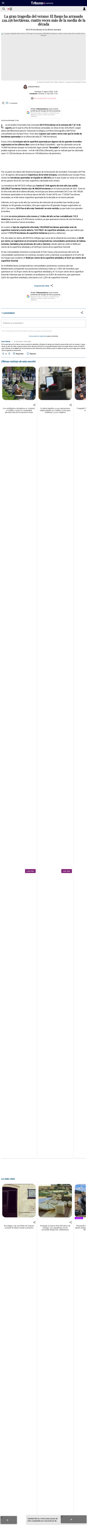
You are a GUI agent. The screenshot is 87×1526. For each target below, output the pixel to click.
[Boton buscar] (4, 9)
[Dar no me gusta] (9, 354)
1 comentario (13, 103)
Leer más (30, 871)
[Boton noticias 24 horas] (10, 9)
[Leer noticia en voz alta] (32, 98)
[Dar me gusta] (3, 354)
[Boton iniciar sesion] (84, 9)
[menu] (3, 3)
